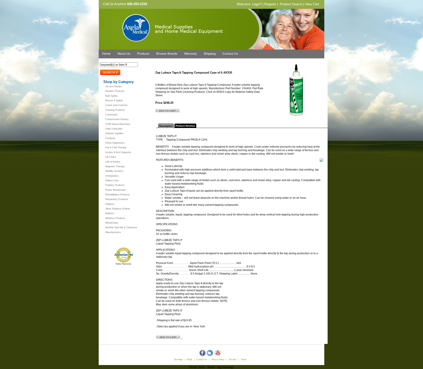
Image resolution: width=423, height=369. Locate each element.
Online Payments (123, 264)
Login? (257, 4)
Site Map (178, 359)
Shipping (210, 53)
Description (166, 126)
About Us (123, 53)
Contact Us (230, 53)
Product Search (291, 4)
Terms (244, 359)
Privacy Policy (218, 359)
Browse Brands (166, 53)
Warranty (190, 53)
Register (270, 4)
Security (232, 359)
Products (143, 53)
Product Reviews (185, 125)
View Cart (312, 4)
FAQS (189, 359)
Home (106, 53)
